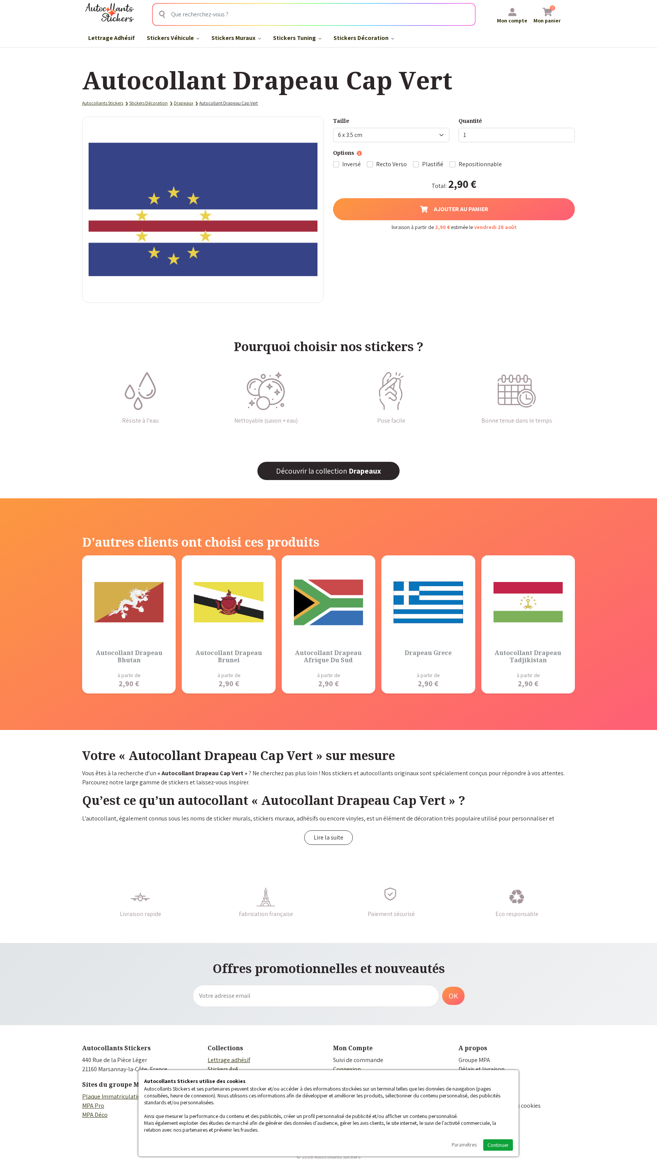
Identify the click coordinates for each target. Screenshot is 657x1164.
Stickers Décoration (361, 38)
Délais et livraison (482, 1069)
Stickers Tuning (295, 38)
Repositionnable (480, 164)
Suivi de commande (358, 1060)
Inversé (351, 164)
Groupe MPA (474, 1060)
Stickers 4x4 (223, 1069)
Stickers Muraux (234, 38)
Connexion (347, 1069)
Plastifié (432, 164)
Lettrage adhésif (229, 1060)
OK (453, 996)
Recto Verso (391, 164)
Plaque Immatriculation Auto (119, 1096)
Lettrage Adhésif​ (111, 38)
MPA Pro (93, 1106)
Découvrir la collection (328, 471)
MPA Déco (95, 1115)
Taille (341, 120)
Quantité (470, 120)
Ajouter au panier (461, 209)
